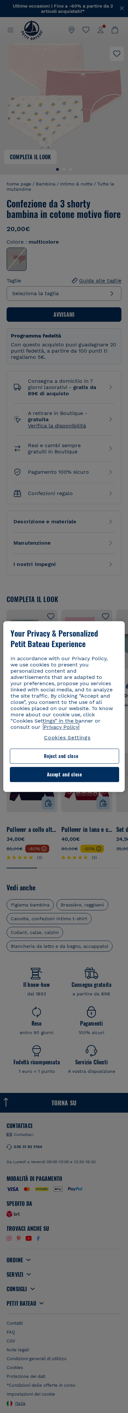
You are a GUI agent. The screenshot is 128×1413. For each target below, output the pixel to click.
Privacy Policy (61, 727)
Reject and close (61, 756)
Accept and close (64, 774)
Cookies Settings (67, 737)
